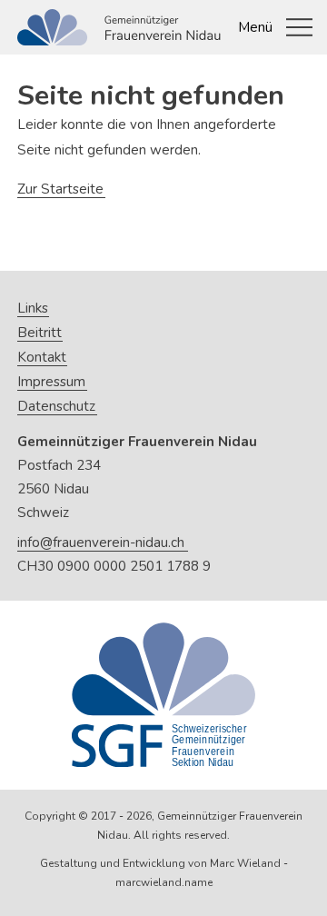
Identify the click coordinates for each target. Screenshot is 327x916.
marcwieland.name (164, 882)
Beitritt (39, 333)
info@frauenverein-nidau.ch (100, 542)
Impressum (51, 382)
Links (32, 308)
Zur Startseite (60, 189)
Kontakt (41, 357)
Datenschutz (56, 406)
